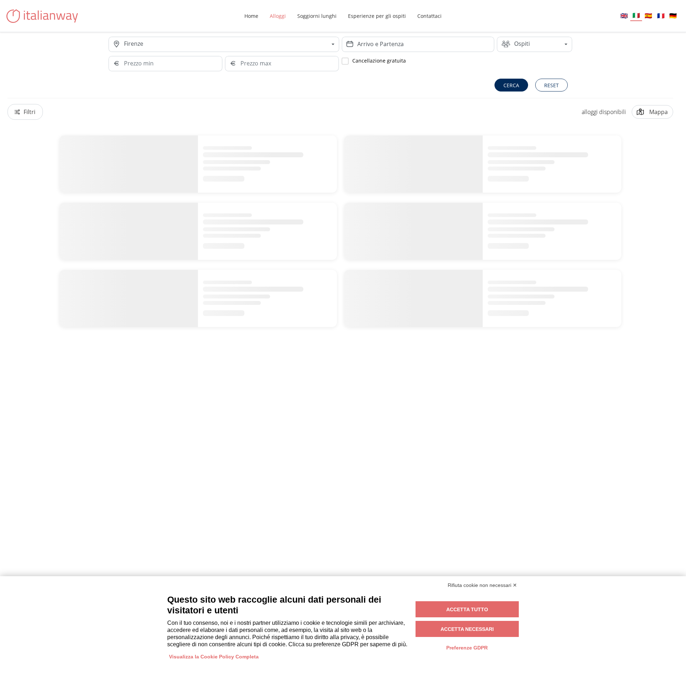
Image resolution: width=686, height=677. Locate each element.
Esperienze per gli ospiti (377, 16)
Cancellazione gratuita (379, 60)
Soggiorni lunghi (317, 16)
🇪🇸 (648, 15)
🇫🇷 (661, 15)
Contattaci (429, 16)
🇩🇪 (673, 15)
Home (251, 16)
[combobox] (231, 44)
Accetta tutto (467, 609)
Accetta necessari (467, 629)
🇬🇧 (624, 15)
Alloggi (278, 16)
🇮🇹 (636, 15)
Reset (551, 85)
